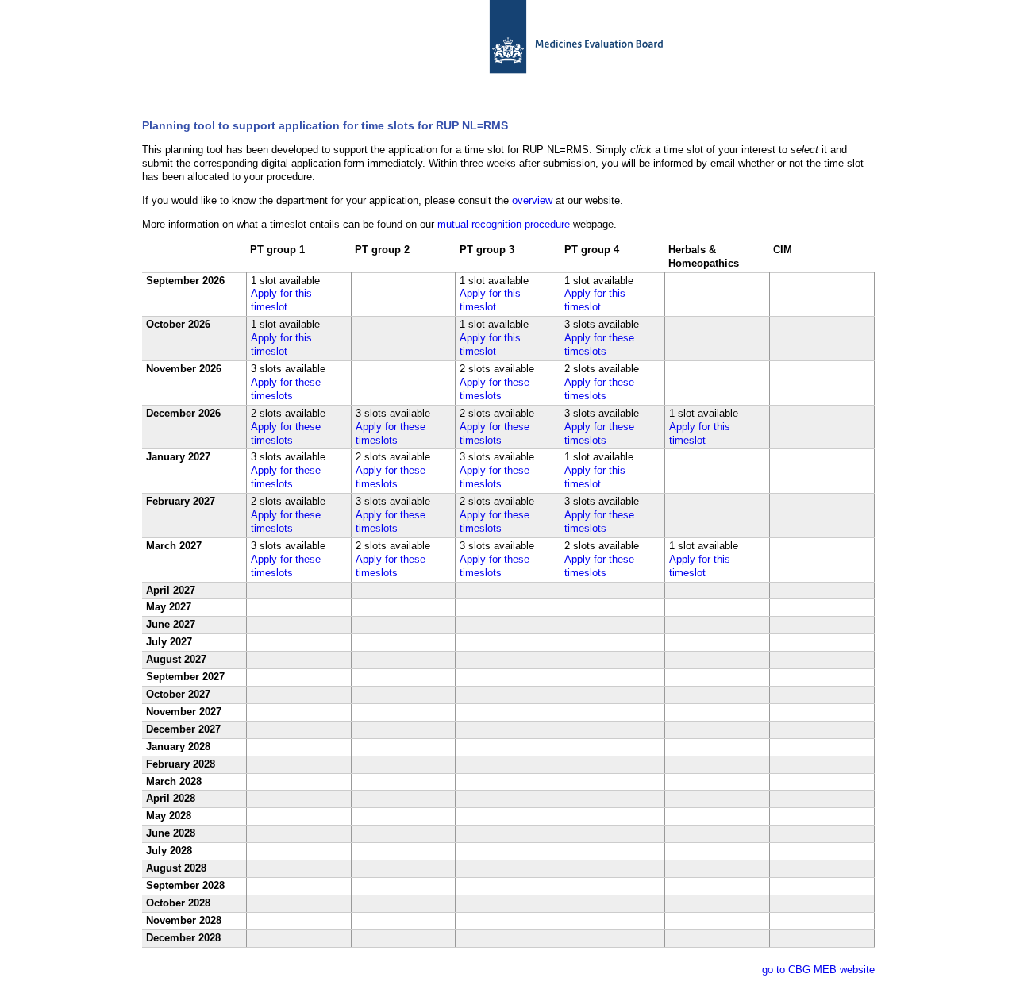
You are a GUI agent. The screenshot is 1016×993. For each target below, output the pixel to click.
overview (532, 200)
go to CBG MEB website (818, 970)
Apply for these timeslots (599, 344)
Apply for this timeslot (281, 300)
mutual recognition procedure (503, 224)
